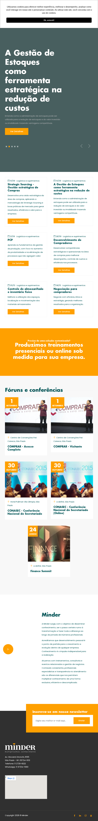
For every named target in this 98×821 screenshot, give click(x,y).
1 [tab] (6, 146)
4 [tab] (14, 146)
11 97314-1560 (22, 767)
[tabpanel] (49, 92)
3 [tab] (12, 146)
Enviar (82, 720)
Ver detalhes (16, 131)
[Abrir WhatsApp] (91, 814)
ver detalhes (18, 221)
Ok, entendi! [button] (49, 20)
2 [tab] (9, 146)
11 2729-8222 (20, 763)
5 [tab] (17, 146)
